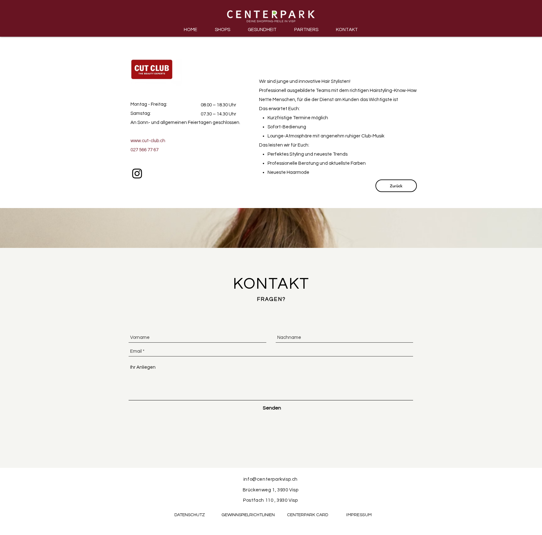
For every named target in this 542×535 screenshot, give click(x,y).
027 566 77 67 (144, 149)
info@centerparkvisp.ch (270, 479)
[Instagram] (137, 173)
